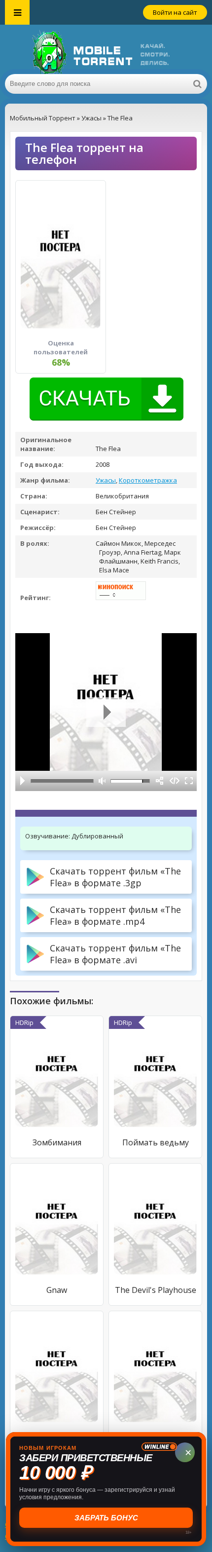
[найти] (197, 84)
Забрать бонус (107, 1517)
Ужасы (106, 480)
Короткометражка (148, 480)
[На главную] (106, 49)
